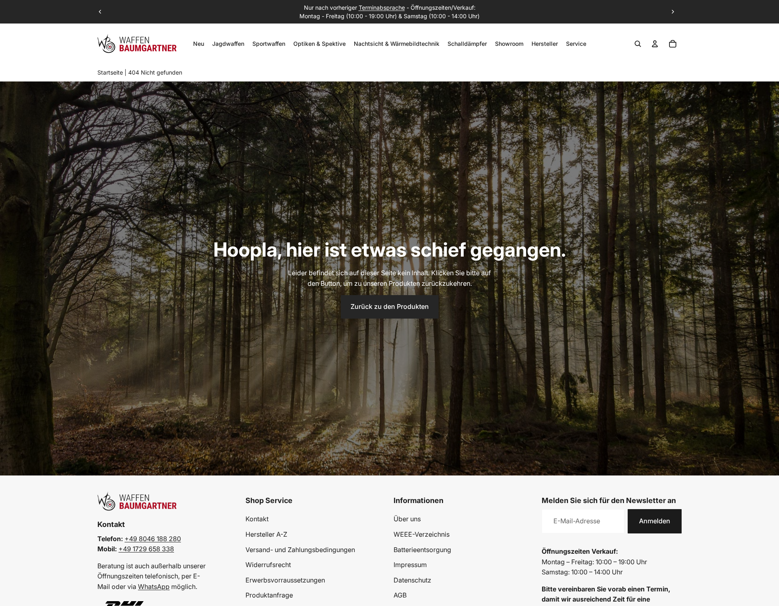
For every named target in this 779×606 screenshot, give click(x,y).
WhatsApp (154, 586)
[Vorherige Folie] (100, 12)
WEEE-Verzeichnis (422, 534)
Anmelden (654, 521)
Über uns (407, 519)
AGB (400, 595)
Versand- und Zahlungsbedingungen (300, 550)
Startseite (110, 72)
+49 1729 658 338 (146, 549)
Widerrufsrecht (268, 565)
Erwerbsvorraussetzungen (285, 580)
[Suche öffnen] (638, 44)
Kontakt (257, 519)
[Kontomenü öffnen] (655, 44)
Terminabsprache (382, 7)
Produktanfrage (269, 595)
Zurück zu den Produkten (390, 306)
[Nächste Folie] (673, 12)
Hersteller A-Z (266, 534)
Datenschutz (412, 580)
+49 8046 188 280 (153, 539)
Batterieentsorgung (422, 550)
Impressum (410, 565)
